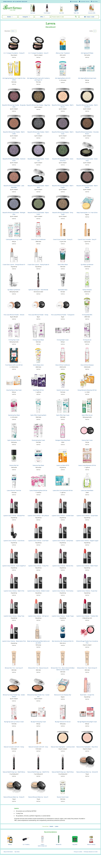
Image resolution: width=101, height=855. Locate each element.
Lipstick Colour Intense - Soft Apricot (38, 616)
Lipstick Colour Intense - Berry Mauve (38, 515)
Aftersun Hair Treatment (63, 53)
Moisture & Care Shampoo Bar (62, 695)
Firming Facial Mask (38, 340)
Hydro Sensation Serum (13, 440)
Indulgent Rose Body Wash (62, 440)
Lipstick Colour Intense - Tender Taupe (63, 616)
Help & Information (8, 851)
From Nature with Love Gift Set (14, 365)
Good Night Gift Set (38, 390)
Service (85, 1)
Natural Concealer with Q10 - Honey (14, 747)
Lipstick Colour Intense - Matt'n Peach (87, 566)
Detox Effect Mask (63, 264)
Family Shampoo (87, 289)
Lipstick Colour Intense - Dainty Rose (62, 540)
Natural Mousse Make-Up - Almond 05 (87, 772)
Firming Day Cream (14, 340)
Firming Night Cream (63, 340)
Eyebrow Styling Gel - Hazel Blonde (38, 289)
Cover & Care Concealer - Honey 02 (62, 239)
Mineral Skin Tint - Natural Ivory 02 (38, 668)
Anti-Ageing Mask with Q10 (62, 78)
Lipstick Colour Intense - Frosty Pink (38, 566)
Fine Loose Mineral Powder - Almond (14, 315)
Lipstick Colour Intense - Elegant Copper (87, 540)
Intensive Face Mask (38, 465)
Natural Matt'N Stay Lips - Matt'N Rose (63, 772)
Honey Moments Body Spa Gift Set (87, 390)
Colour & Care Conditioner (38, 239)
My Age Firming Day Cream (38, 722)
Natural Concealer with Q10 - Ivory (38, 747)
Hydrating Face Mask (14, 415)
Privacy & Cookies (78, 851)
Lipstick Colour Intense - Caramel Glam (63, 515)
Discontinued (50, 27)
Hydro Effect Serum (87, 415)
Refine (13, 31)
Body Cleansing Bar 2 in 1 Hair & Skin (87, 212)
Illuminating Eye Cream (38, 440)
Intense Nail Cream (87, 440)
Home (74, 1)
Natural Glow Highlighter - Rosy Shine (87, 747)
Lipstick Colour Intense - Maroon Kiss (62, 566)
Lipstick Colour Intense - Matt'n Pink (14, 591)
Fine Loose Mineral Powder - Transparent (62, 315)
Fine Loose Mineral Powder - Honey (38, 315)
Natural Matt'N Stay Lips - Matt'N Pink (38, 772)
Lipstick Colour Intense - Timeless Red (87, 616)
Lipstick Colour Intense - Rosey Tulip (14, 616)
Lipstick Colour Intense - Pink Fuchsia (62, 591)
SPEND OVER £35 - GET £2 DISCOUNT (15, 1)
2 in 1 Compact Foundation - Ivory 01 (38, 53)
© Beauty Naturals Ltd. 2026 (90, 851)
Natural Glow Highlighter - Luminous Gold (63, 747)
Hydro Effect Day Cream (62, 415)
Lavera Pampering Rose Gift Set (38, 490)
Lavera (50, 23)
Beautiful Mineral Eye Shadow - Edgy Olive (38, 105)
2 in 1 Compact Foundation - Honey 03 (13, 53)
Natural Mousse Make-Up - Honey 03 (14, 797)
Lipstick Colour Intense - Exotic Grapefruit (14, 566)
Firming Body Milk (87, 315)
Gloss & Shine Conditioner (62, 365)
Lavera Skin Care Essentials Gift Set (63, 490)
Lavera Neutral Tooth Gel (14, 490)
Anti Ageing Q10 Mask (87, 53)
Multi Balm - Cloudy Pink (87, 695)
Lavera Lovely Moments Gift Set (87, 465)
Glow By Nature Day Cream (14, 390)
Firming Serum (87, 340)
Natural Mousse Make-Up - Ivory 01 (38, 797)
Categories (25, 16)
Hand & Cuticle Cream (63, 390)
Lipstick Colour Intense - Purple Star (87, 591)
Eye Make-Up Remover (87, 264)
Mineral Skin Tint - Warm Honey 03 (87, 668)
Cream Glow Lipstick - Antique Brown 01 (14, 264)
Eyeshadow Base (62, 289)
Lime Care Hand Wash (87, 490)
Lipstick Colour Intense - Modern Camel (38, 591)
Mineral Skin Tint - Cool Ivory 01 (14, 668)
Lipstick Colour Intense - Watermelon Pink (14, 641)
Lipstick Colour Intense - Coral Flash (38, 540)
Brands (9, 16)
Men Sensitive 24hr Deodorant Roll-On (62, 641)
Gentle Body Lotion (38, 365)
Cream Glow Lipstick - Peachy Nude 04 (38, 264)
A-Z (95, 31)
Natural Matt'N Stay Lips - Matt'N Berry (14, 772)
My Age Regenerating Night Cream (87, 722)
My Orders (95, 1)
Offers (41, 16)
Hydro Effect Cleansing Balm (38, 415)
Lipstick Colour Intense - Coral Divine (13, 540)
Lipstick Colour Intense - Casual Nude (87, 515)
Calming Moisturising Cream (14, 239)
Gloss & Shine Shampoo (87, 365)
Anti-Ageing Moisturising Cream (87, 78)
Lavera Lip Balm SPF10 (62, 465)
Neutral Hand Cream (62, 797)
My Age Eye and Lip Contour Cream (14, 722)
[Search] (76, 17)
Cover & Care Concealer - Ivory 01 (87, 239)
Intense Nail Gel (13, 465)
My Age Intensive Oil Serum (62, 722)
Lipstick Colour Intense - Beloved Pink (14, 515)
